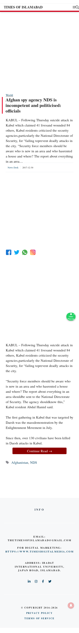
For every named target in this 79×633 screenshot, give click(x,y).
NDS (33, 462)
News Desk (13, 167)
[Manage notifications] (71, 605)
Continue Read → (39, 451)
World (9, 95)
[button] (77, 7)
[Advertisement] (39, 52)
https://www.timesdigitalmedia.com (39, 551)
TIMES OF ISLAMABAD (23, 7)
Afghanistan (19, 462)
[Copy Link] (33, 252)
